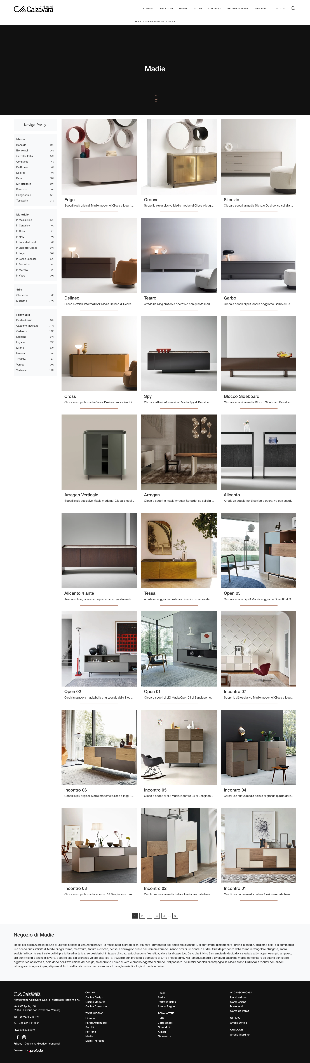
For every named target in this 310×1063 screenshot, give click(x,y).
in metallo (22, 270)
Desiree (20, 172)
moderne (21, 300)
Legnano (21, 336)
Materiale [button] (22, 214)
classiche (22, 295)
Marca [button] (20, 139)
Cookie (29, 1043)
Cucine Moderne (95, 1002)
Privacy (18, 1043)
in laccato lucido (26, 242)
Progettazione (237, 9)
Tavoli (161, 993)
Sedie (161, 998)
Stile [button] (19, 289)
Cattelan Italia (24, 156)
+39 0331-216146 (28, 1016)
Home (138, 21)
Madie (171, 21)
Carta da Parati (240, 1011)
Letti (161, 1018)
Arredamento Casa (155, 21)
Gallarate (21, 331)
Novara (20, 353)
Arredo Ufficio (238, 1023)
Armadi (162, 1032)
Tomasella (22, 200)
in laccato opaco (26, 247)
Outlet (198, 9)
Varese (20, 364)
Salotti (89, 1027)
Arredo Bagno (166, 1007)
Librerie (90, 1018)
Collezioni (166, 9)
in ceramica (23, 225)
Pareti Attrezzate (96, 1023)
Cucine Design (94, 998)
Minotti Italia (23, 183)
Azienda (147, 9)
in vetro (20, 275)
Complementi (238, 1002)
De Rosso (22, 167)
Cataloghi (260, 9)
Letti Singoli (165, 1023)
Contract (215, 9)
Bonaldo (21, 145)
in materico (23, 264)
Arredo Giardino (240, 1035)
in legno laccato (26, 258)
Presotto (21, 189)
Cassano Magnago (27, 325)
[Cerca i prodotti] (293, 8)
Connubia (22, 161)
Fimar (19, 178)
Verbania (21, 370)
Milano (20, 347)
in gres (20, 231)
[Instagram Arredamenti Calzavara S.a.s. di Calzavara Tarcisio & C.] (23, 1036)
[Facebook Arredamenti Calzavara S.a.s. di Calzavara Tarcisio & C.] (17, 1036)
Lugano (20, 342)
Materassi (236, 1007)
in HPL (20, 236)
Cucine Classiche (96, 1007)
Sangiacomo (23, 195)
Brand (183, 9)
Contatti (279, 9)
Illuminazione (238, 998)
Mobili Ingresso (94, 1041)
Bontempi (22, 150)
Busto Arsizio (24, 320)
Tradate (21, 359)
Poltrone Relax (167, 1002)
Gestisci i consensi (48, 1043)
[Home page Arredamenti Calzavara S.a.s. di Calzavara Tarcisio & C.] (45, 8)
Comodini (164, 1027)
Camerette (164, 1036)
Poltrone (90, 1032)
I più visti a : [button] (23, 314)
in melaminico (24, 220)
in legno (21, 253)
